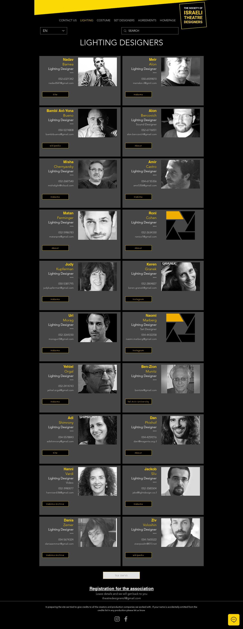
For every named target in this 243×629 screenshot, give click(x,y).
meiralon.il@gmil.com (145, 83)
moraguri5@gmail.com (61, 339)
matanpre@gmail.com (61, 236)
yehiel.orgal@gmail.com (60, 390)
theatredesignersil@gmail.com (121, 598)
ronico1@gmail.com (146, 236)
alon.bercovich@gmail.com (142, 134)
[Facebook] (125, 618)
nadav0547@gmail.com (61, 83)
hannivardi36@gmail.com (60, 492)
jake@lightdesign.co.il (145, 492)
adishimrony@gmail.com (60, 441)
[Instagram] (117, 618)
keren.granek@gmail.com (142, 287)
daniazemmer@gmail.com (59, 543)
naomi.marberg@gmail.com (141, 339)
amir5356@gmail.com (145, 185)
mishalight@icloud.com (61, 185)
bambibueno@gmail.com (60, 134)
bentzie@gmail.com (146, 390)
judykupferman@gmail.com (58, 287)
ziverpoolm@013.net (145, 543)
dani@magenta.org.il (145, 441)
